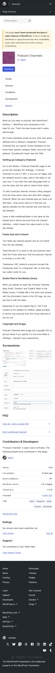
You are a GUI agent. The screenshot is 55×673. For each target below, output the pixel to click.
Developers (8, 599)
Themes (32, 573)
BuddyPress (9, 626)
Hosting (6, 577)
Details (8, 79)
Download (8, 69)
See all (49, 533)
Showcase (34, 568)
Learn (5, 590)
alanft (23, 59)
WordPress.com (11, 612)
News (5, 573)
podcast (38, 506)
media (49, 501)
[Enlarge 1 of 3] (23, 353)
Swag (33, 604)
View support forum (12, 552)
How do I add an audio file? (16, 424)
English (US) (47, 495)
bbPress (8, 621)
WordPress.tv (10, 604)
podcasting (47, 506)
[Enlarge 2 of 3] (49, 353)
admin (32, 501)
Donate (33, 599)
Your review (8, 533)
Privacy (6, 582)
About (5, 568)
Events (32, 595)
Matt (6, 617)
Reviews (9, 85)
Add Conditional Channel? (15, 432)
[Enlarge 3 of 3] (49, 372)
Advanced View (10, 513)
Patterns (33, 582)
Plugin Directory (9, 12)
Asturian (12, 638)
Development (11, 99)
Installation (10, 92)
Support (9, 105)
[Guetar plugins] (29, 20)
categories (40, 501)
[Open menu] (51, 4)
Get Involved (35, 590)
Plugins (32, 577)
